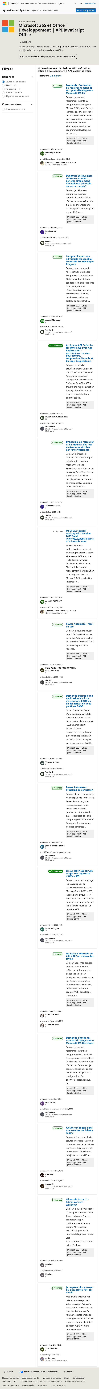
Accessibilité (27, 1385)
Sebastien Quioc (52, 928)
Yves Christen (51, 1348)
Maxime (48, 1264)
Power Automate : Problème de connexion (79, 788)
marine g (49, 1174)
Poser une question (85, 10)
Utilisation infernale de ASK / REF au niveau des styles (79, 956)
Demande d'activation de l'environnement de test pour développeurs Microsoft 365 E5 (79, 89)
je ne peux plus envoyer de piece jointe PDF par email (79, 1290)
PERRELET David (52, 1014)
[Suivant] (75, 3)
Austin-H (49, 241)
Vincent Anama (52, 762)
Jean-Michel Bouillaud (55, 845)
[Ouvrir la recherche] (81, 3)
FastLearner (50, 231)
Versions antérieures (52, 1378)
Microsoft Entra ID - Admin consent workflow (77, 1202)
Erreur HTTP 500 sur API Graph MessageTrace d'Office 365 (79, 873)
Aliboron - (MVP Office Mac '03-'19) (60, 162)
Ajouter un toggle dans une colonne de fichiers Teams (79, 1130)
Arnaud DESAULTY (53, 601)
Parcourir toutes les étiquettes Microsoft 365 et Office (47, 56)
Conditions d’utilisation (75, 1381)
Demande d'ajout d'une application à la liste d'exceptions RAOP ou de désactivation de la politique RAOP (79, 701)
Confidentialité (8, 1381)
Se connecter (90, 3)
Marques (42, 1385)
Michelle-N (50, 426)
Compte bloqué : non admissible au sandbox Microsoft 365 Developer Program (80, 260)
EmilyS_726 (50, 1358)
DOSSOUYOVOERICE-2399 (56, 417)
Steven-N (49, 1184)
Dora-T (48, 680)
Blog (66, 1378)
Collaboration (78, 1378)
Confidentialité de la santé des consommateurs (40, 1381)
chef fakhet (50, 1102)
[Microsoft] (4, 3)
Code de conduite (9, 1385)
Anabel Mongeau (52, 320)
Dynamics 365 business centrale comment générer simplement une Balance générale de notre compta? (79, 181)
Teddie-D (49, 330)
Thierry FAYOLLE (52, 505)
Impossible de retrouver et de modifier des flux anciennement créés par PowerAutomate (80, 445)
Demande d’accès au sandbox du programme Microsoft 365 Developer (80, 1040)
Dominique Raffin (53, 152)
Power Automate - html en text (79, 625)
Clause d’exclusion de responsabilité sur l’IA (21, 1378)
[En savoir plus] (15, 85)
